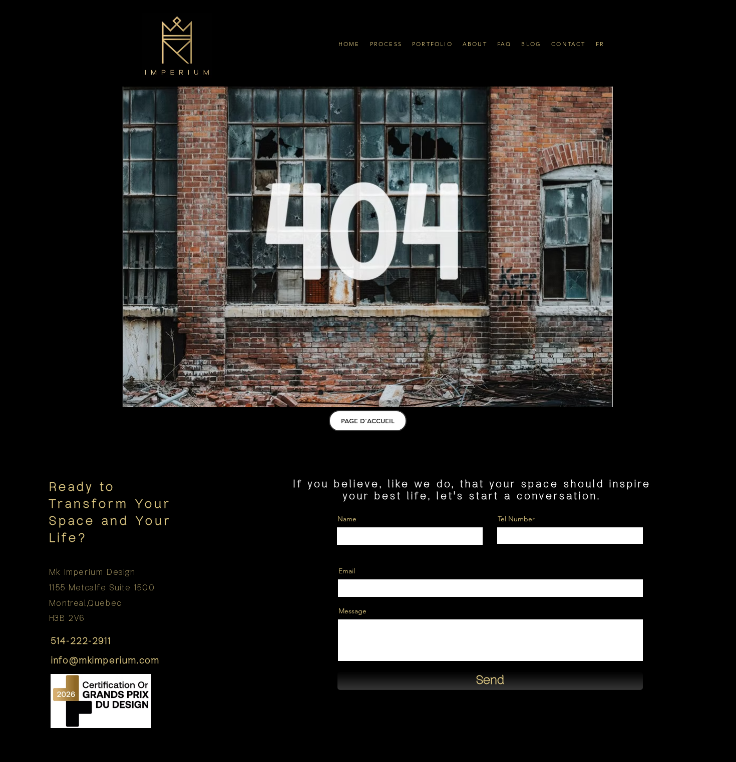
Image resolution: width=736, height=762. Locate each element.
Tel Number (516, 518)
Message (352, 610)
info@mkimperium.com (105, 660)
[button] (386, 44)
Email (346, 570)
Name (346, 518)
